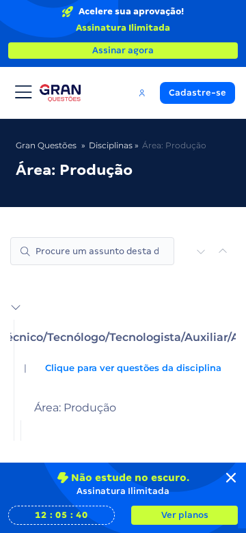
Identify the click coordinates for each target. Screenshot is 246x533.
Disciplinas (111, 145)
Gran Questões (46, 145)
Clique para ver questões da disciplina (133, 368)
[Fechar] (231, 477)
